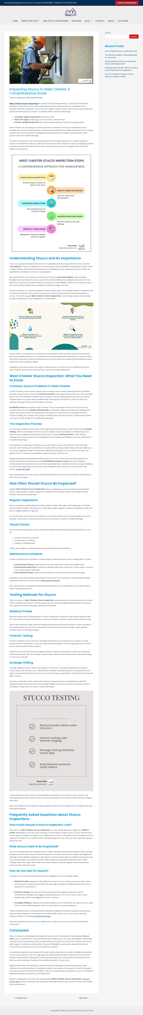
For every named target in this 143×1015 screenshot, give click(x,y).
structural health (23, 469)
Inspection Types (29, 21)
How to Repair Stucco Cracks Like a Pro (121, 51)
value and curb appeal (50, 580)
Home (15, 21)
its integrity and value (41, 916)
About (111, 21)
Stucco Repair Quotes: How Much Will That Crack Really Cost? (120, 62)
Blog (87, 21)
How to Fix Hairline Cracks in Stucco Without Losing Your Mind (119, 75)
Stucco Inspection (18, 97)
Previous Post (20, 998)
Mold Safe (76, 21)
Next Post (84, 998)
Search (108, 33)
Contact (99, 21)
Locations (123, 21)
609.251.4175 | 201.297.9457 (66, 3)
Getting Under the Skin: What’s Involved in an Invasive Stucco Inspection (121, 69)
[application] (39, 21)
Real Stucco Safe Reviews (55, 21)
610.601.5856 (48, 3)
